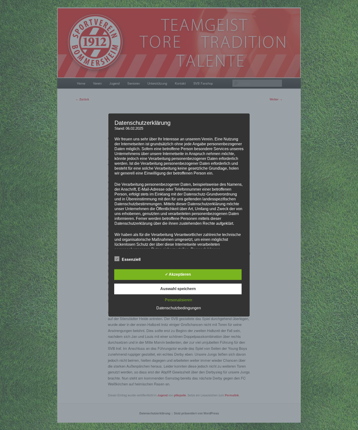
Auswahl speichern (178, 289)
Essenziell (131, 260)
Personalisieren (178, 300)
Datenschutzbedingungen (178, 308)
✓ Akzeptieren (178, 275)
